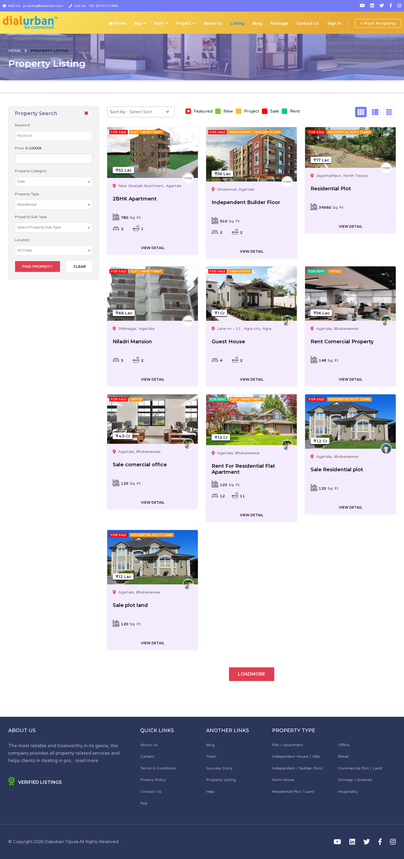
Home (119, 23)
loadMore (251, 674)
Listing (237, 23)
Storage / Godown (355, 779)
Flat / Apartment (287, 745)
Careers (147, 756)
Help (210, 791)
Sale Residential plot (337, 470)
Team (211, 756)
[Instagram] (399, 6)
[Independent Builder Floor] (251, 154)
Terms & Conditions (158, 768)
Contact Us (307, 23)
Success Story (219, 768)
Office (344, 745)
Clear (79, 266)
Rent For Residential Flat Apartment (243, 469)
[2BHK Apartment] (152, 152)
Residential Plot (331, 189)
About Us (212, 23)
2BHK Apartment (135, 199)
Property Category (31, 171)
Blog (257, 23)
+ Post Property (378, 23)
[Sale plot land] (152, 557)
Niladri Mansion (132, 342)
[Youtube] (362, 6)
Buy (138, 23)
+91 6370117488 (103, 6)
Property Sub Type (31, 217)
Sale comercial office (140, 465)
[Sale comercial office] (152, 419)
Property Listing (221, 779)
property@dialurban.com (43, 6)
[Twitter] (382, 6)
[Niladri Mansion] (152, 293)
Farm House (283, 779)
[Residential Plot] (350, 147)
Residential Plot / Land (293, 791)
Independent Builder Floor (246, 202)
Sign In (334, 23)
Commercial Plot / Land (360, 768)
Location (22, 240)
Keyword (22, 125)
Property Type (27, 194)
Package (279, 23)
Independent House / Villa (296, 756)
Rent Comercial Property (342, 342)
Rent (159, 23)
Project (183, 23)
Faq (143, 803)
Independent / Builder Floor (297, 768)
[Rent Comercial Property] (350, 293)
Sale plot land (130, 605)
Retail (343, 756)
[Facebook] (390, 6)
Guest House (228, 342)
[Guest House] (251, 293)
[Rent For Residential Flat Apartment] (251, 419)
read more (86, 760)
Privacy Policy (153, 779)
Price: (28, 148)
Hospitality (348, 791)
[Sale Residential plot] (350, 421)
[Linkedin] (372, 6)
